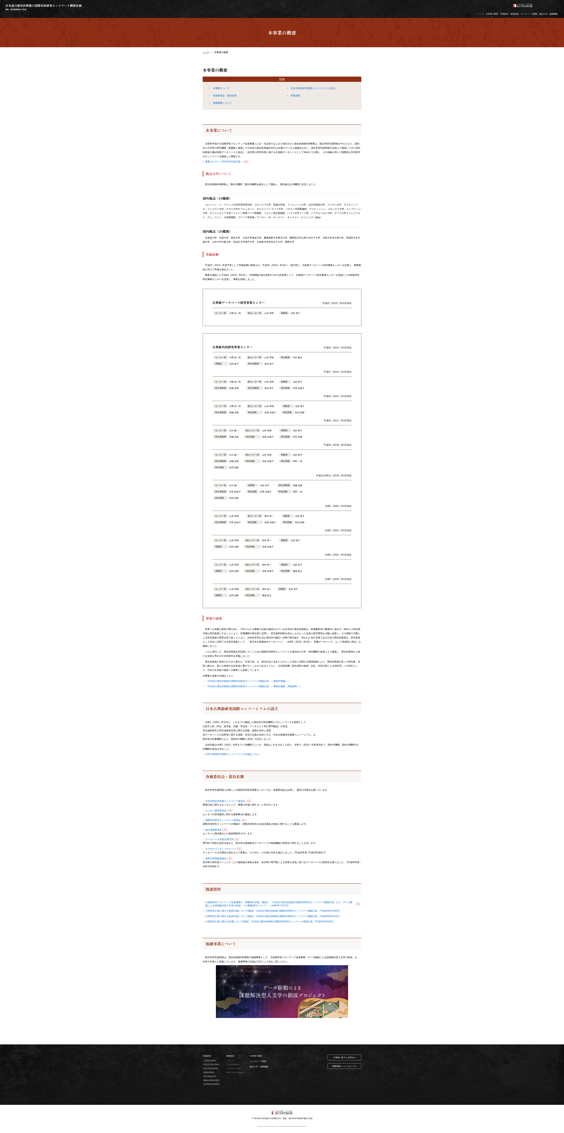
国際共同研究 (209, 1072)
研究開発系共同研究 (212, 1084)
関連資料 (295, 95)
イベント (230, 1061)
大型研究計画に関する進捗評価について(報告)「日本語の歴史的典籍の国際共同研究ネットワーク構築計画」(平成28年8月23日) (272, 916)
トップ (480, 14)
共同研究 (504, 14)
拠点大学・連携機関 (548, 14)
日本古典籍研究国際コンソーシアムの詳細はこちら (232, 754)
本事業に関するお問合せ (344, 1057)
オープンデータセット (236, 1072)
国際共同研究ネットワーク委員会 (225, 820)
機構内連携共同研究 (212, 1080)
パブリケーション (234, 1068)
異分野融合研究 (210, 1076)
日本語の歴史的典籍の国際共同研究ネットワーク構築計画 (43, 7)
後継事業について (222, 103)
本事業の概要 (492, 14)
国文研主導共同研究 (212, 1065)
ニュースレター (233, 1065)
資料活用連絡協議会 (218, 858)
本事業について (221, 88)
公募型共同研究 (210, 1061)
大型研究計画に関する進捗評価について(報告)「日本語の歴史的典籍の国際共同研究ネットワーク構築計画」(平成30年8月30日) (272, 911)
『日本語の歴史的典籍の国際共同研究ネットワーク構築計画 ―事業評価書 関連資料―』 (253, 686)
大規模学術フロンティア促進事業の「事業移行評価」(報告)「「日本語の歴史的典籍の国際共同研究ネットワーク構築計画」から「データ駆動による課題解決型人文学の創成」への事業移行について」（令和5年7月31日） (282, 904)
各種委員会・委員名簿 (224, 95)
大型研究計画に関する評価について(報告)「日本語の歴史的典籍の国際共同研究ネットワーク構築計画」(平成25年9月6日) (269, 921)
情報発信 (514, 14)
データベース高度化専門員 (221, 839)
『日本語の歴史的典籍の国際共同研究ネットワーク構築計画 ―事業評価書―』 (247, 681)
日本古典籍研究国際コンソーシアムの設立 (313, 88)
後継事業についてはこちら (344, 1066)
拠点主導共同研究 (211, 1068)
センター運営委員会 (218, 810)
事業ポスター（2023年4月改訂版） (226, 161)
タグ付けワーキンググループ (223, 849)
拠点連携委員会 (216, 830)
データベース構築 (529, 14)
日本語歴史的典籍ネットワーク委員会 (227, 801)
